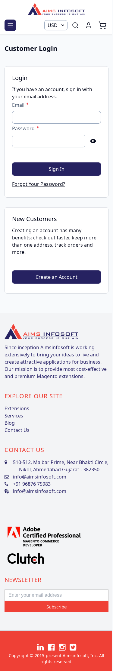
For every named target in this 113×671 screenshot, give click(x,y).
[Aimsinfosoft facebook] (51, 647)
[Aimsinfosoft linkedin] (40, 647)
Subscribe (56, 607)
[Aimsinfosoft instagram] (62, 647)
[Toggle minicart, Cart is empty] (102, 25)
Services (14, 415)
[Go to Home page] (56, 9)
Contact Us (17, 430)
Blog (10, 423)
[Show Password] (93, 141)
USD (53, 25)
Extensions (17, 408)
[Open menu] (10, 25)
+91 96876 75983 (32, 484)
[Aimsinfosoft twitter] (73, 647)
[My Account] (88, 25)
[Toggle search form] (75, 25)
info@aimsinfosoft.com (39, 476)
